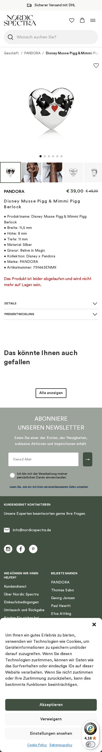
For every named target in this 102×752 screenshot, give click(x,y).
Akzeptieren (51, 705)
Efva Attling (61, 614)
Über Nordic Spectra (21, 594)
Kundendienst (15, 586)
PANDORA (32, 53)
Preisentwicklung (19, 314)
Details (10, 303)
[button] (94, 624)
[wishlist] (71, 20)
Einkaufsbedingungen (21, 602)
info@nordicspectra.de (32, 530)
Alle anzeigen (51, 393)
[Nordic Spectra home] (20, 20)
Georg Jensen (63, 598)
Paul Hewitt (61, 606)
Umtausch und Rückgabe (24, 610)
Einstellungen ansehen (51, 734)
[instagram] (8, 549)
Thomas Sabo (62, 590)
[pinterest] (33, 549)
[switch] (90, 744)
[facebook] (20, 549)
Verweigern (51, 719)
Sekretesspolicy (60, 745)
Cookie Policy (37, 745)
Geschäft (11, 53)
